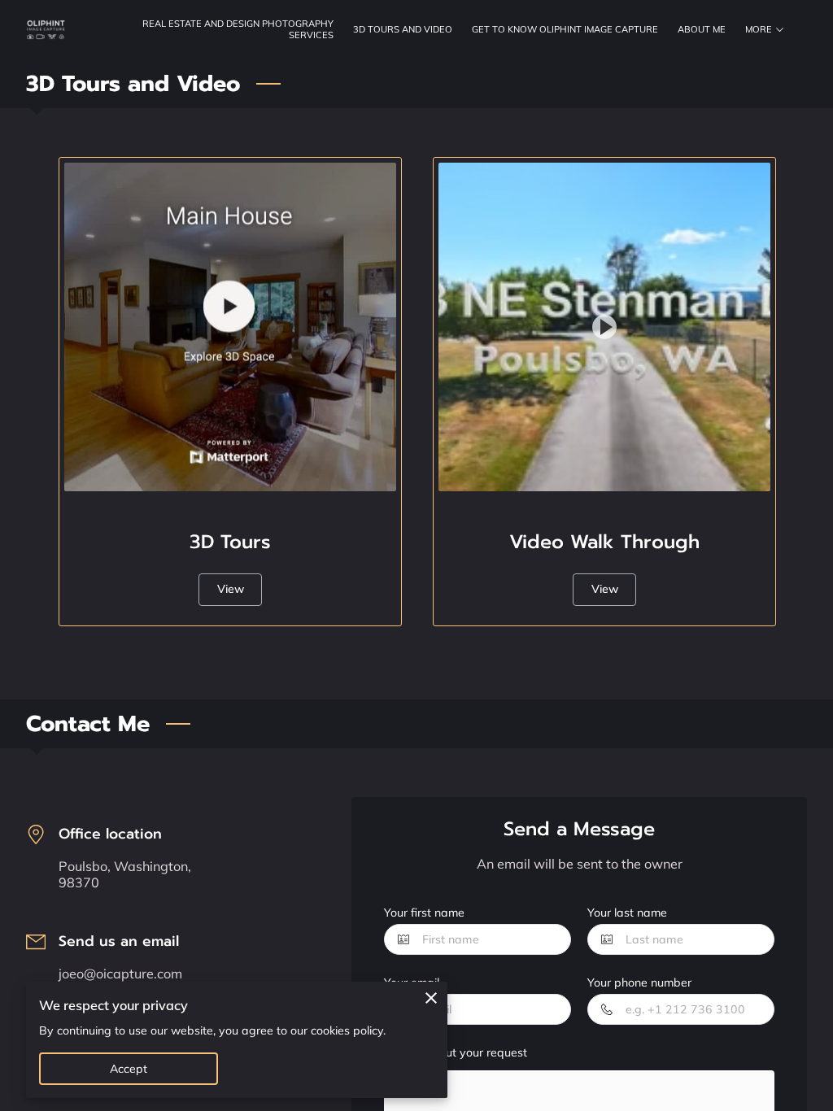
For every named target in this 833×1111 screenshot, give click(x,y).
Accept (129, 1068)
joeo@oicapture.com (120, 973)
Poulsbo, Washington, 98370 (125, 874)
